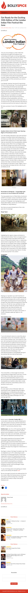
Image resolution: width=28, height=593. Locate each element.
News (10, 27)
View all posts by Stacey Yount (7, 503)
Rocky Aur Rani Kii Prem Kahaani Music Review (15, 563)
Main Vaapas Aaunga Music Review (13, 548)
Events (2, 27)
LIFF (4, 27)
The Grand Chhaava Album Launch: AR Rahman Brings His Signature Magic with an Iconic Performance (15, 555)
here (19, 470)
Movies (7, 27)
